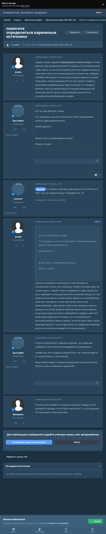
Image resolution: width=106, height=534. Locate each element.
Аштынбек (18, 120)
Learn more (5, 4)
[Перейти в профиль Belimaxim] (18, 404)
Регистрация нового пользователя (29, 442)
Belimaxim (18, 414)
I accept (97, 521)
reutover (18, 198)
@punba (40, 189)
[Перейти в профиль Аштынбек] (18, 110)
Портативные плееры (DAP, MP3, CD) (55, 44)
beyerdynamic (69, 62)
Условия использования (57, 523)
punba (16, 44)
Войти (77, 442)
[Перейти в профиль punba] (7, 44)
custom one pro (84, 62)
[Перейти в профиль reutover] (18, 189)
